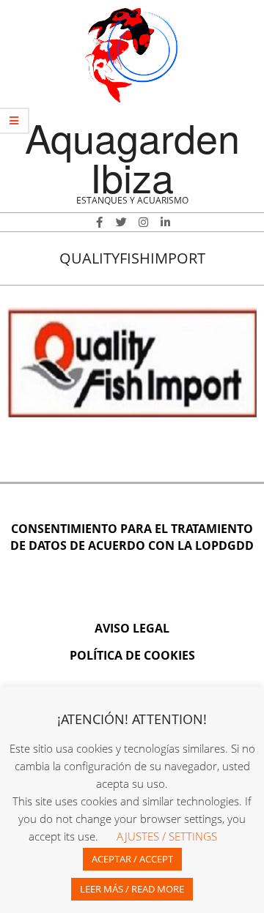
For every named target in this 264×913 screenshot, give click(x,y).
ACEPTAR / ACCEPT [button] (132, 858)
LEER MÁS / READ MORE (132, 888)
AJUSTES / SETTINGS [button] (167, 836)
